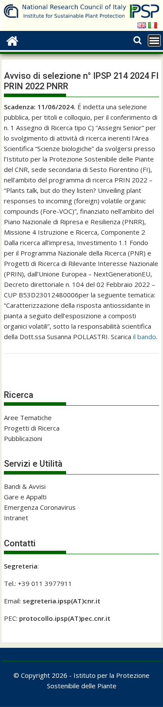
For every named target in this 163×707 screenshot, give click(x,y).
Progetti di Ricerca (32, 428)
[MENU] (154, 40)
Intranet (16, 517)
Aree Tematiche (28, 417)
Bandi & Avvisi (25, 486)
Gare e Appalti (25, 496)
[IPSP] (12, 40)
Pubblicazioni (23, 438)
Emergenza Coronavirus (40, 507)
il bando (144, 336)
